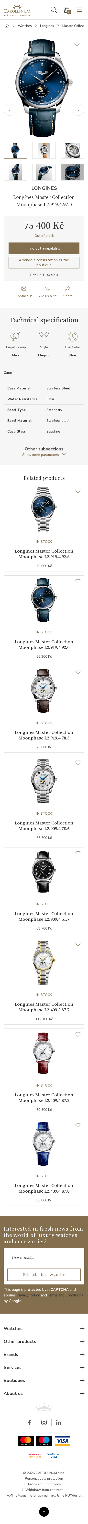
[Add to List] (79, 44)
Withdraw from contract (44, 1490)
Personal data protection (44, 1478)
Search (53, 9)
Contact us (24, 296)
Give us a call (47, 296)
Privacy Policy (28, 1295)
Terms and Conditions (65, 1295)
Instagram (44, 1422)
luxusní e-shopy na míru (36, 1495)
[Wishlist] (78, 491)
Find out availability (44, 248)
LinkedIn (58, 1422)
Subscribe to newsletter (44, 1274)
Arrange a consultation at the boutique (44, 262)
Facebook (29, 1422)
